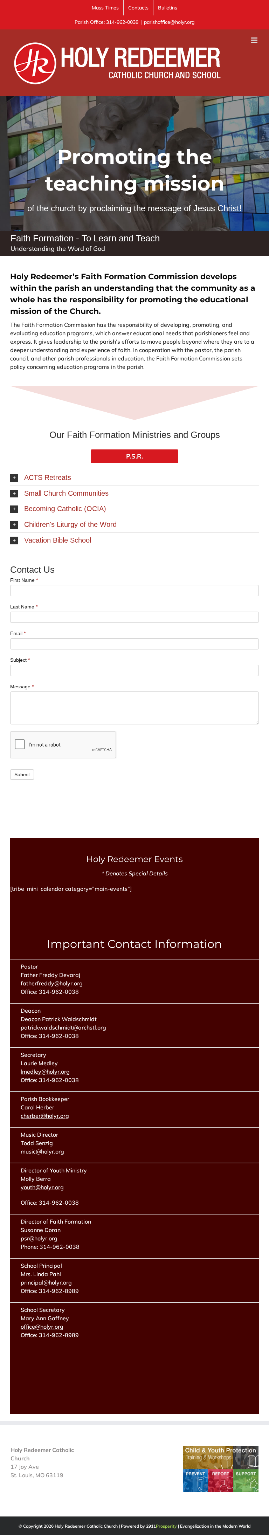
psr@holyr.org (39, 1238)
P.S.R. (134, 456)
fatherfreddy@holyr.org (52, 983)
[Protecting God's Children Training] (220, 1449)
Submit (22, 774)
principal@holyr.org (46, 1282)
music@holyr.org (42, 1151)
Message (22, 686)
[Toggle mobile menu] (254, 40)
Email (18, 633)
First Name (24, 580)
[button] (134, 478)
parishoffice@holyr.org (169, 22)
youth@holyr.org (42, 1187)
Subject (20, 660)
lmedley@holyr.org (45, 1071)
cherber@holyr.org (45, 1115)
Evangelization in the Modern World (215, 1526)
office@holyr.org (42, 1326)
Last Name (23, 607)
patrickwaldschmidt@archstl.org (63, 1027)
